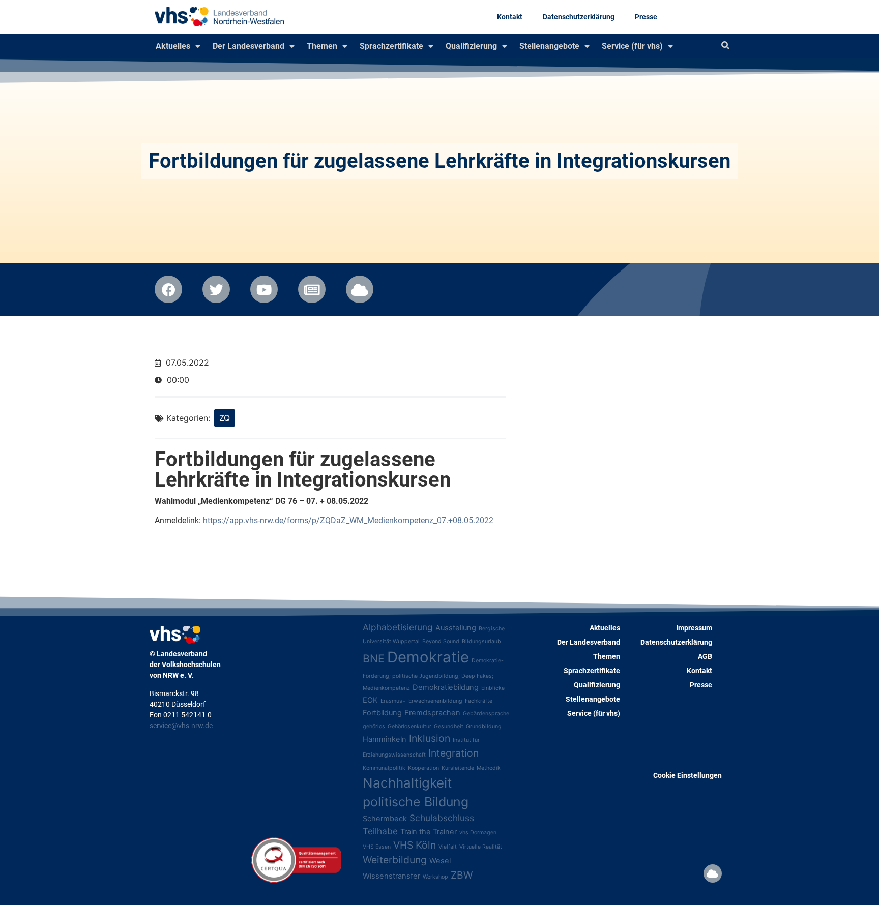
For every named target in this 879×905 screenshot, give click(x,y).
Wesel (440, 860)
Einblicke (493, 688)
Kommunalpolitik (384, 768)
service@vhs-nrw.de (181, 725)
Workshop (435, 876)
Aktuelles (173, 46)
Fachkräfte (478, 701)
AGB (705, 656)
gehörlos (374, 726)
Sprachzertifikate (391, 46)
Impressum (694, 628)
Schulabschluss (441, 817)
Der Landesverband (248, 46)
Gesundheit (448, 726)
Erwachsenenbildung (435, 701)
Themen (322, 46)
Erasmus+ (393, 701)
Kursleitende (458, 768)
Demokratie (428, 657)
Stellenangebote (549, 46)
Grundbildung (484, 726)
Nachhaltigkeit (407, 783)
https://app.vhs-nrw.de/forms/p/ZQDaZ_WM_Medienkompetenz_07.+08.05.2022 (348, 520)
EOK (370, 700)
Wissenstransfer (391, 876)
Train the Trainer (428, 831)
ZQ (224, 418)
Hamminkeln (384, 739)
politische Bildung (415, 801)
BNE (374, 658)
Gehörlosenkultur (409, 726)
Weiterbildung (395, 860)
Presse (646, 17)
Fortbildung (382, 712)
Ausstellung (455, 627)
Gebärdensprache (486, 713)
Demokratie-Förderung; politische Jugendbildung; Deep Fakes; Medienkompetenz (433, 674)
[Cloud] (713, 873)
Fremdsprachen (432, 712)
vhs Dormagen (477, 832)
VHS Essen (377, 846)
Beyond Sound (440, 641)
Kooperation (423, 768)
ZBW (462, 875)
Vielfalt (447, 846)
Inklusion (429, 738)
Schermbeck (385, 818)
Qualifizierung (471, 46)
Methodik (489, 768)
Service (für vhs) (632, 46)
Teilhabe (380, 831)
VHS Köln (414, 845)
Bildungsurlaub (481, 641)
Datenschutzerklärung (578, 17)
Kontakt (509, 17)
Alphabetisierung (398, 627)
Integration (453, 753)
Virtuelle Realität (480, 846)
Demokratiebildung (446, 687)
